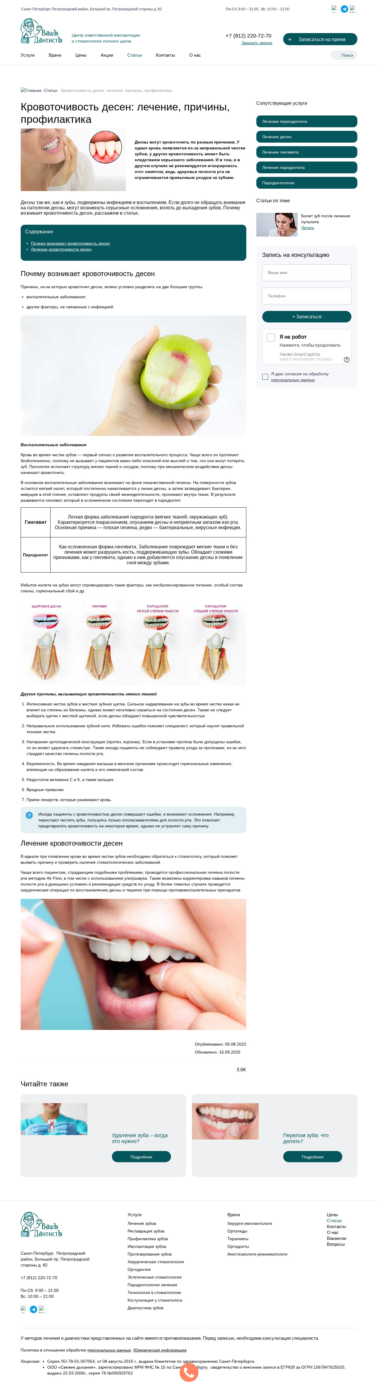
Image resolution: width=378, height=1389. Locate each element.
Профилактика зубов (148, 1238)
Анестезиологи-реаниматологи (257, 1254)
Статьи (134, 55)
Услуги (28, 55)
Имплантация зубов (147, 1246)
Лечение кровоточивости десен (61, 249)
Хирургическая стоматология (156, 1261)
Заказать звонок (257, 42)
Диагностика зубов (145, 1307)
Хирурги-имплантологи (249, 1223)
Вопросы (336, 1244)
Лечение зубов (142, 1223)
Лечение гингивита (280, 152)
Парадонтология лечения (152, 1284)
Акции (107, 55)
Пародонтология (278, 182)
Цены (81, 55)
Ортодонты (238, 1246)
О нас (195, 55)
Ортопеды (237, 1231)
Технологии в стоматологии (154, 1292)
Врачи (55, 55)
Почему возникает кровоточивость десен (70, 243)
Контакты (165, 55)
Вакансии (336, 1238)
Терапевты (237, 1238)
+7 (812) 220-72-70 (248, 36)
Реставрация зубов (146, 1231)
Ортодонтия (139, 1269)
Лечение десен (276, 136)
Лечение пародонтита (283, 167)
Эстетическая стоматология (155, 1277)
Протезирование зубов (150, 1254)
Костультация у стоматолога (155, 1300)
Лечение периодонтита (284, 121)
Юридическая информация (160, 1350)
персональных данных (293, 379)
